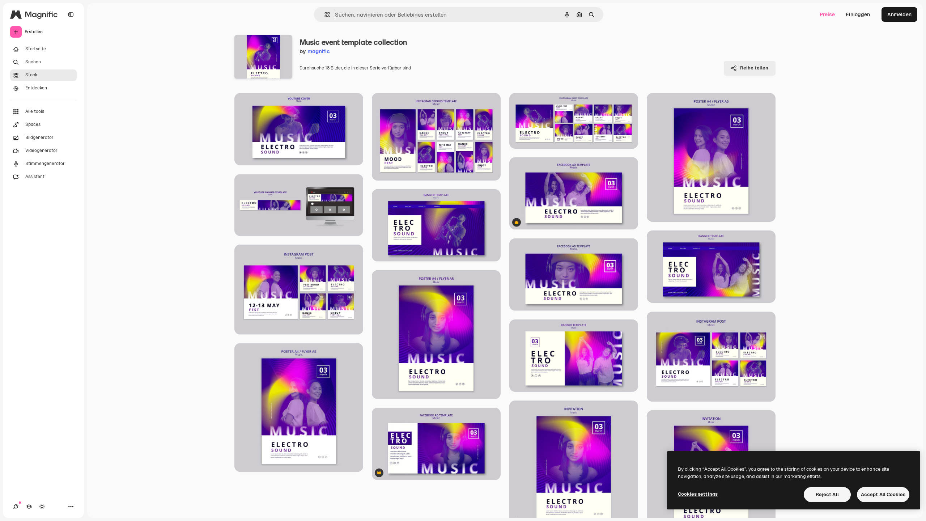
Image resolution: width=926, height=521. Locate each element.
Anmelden (899, 14)
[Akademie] (29, 506)
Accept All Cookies (883, 494)
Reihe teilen (754, 68)
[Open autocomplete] (324, 14)
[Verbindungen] (16, 506)
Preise (827, 14)
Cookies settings (698, 494)
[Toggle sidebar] (71, 14)
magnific (318, 51)
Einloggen (858, 14)
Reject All (827, 494)
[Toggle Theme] (42, 506)
